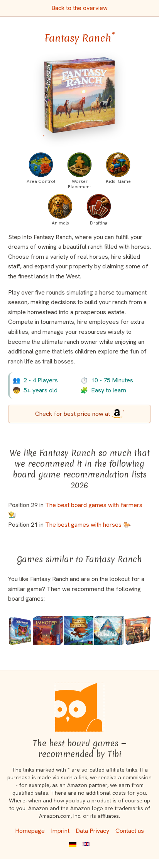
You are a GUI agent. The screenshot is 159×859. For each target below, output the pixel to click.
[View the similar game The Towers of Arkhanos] (20, 630)
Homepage (30, 831)
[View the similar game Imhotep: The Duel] (48, 630)
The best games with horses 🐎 (88, 525)
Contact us (129, 831)
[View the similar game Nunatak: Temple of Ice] (109, 630)
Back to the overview (79, 8)
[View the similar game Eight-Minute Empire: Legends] (78, 630)
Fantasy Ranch (79, 38)
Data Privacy (92, 831)
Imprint (60, 831)
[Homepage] (79, 707)
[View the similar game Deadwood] (137, 630)
